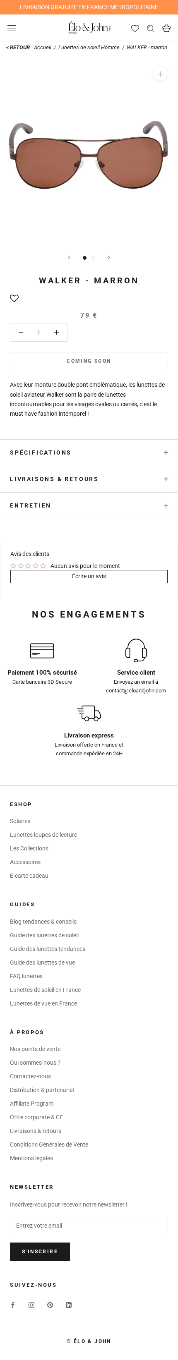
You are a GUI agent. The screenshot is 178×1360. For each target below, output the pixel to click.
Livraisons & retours (54, 479)
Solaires (20, 821)
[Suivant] (109, 257)
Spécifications (41, 452)
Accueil (43, 47)
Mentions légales (31, 1158)
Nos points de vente (35, 1049)
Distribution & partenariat (42, 1090)
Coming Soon (89, 361)
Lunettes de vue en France (43, 1003)
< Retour (18, 47)
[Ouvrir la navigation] (11, 28)
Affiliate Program (31, 1103)
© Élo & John (89, 1341)
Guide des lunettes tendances (47, 949)
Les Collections (29, 848)
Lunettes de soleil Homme (89, 47)
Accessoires (25, 862)
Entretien (30, 505)
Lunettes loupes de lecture (43, 834)
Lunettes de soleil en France (45, 989)
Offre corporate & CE (36, 1117)
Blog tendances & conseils (43, 921)
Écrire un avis (89, 576)
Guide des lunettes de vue (42, 962)
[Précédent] (69, 257)
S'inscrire (40, 1252)
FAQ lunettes (26, 976)
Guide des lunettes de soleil (44, 935)
